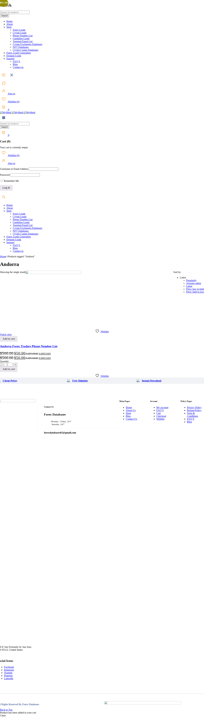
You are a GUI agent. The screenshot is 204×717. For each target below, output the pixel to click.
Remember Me (11, 181)
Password (5, 174)
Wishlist (13, 101)
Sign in (11, 93)
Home (3, 256)
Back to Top (6, 709)
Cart (158, 413)
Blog (128, 416)
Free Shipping (80, 380)
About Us (131, 410)
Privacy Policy (194, 407)
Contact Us (131, 419)
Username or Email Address (14, 169)
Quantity (4, 361)
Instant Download (151, 380)
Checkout (161, 416)
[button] (9, 339)
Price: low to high (195, 289)
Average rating (193, 283)
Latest (189, 286)
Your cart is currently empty (14, 147)
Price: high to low (195, 291)
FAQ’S (160, 410)
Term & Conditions (192, 414)
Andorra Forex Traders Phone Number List (28, 346)
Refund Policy (194, 410)
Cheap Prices (10, 380)
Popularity (191, 280)
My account (162, 407)
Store (128, 413)
